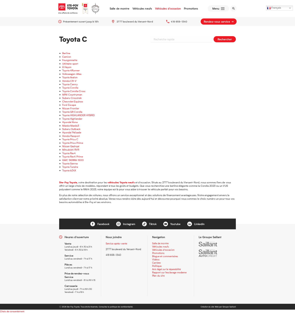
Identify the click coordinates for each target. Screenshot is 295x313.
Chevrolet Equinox (72, 101)
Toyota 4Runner (71, 70)
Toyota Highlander (72, 118)
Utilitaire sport (70, 63)
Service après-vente (116, 243)
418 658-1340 (179, 21)
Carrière (156, 262)
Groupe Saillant (229, 306)
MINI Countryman (72, 94)
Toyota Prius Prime (72, 142)
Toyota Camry (70, 84)
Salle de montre (119, 8)
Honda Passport (71, 136)
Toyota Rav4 (69, 153)
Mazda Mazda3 (70, 125)
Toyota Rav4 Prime (72, 156)
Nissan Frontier (70, 108)
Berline (66, 53)
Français (276, 7)
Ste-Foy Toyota (68, 182)
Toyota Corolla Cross (73, 91)
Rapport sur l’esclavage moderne (169, 272)
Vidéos (155, 259)
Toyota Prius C (70, 139)
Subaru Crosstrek (72, 98)
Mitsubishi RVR (70, 149)
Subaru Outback (71, 129)
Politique (156, 265)
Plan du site (158, 275)
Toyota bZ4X (69, 170)
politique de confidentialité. (121, 306)
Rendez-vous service (217, 21)
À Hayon (66, 67)
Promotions (191, 8)
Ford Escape (69, 104)
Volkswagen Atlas (71, 74)
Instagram (128, 224)
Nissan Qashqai (70, 146)
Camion (66, 56)
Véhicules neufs (142, 8)
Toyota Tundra (70, 166)
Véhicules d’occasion (168, 8)
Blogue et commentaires (165, 256)
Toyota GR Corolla (72, 111)
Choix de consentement (12, 311)
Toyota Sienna (70, 163)
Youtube (175, 224)
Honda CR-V (69, 80)
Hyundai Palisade (71, 132)
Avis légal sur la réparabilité (166, 269)
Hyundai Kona (70, 122)
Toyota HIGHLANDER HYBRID (78, 115)
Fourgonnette (69, 60)
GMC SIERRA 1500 (73, 160)
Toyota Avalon (69, 77)
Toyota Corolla (70, 87)
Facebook (102, 224)
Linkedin (199, 224)
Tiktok (152, 224)
